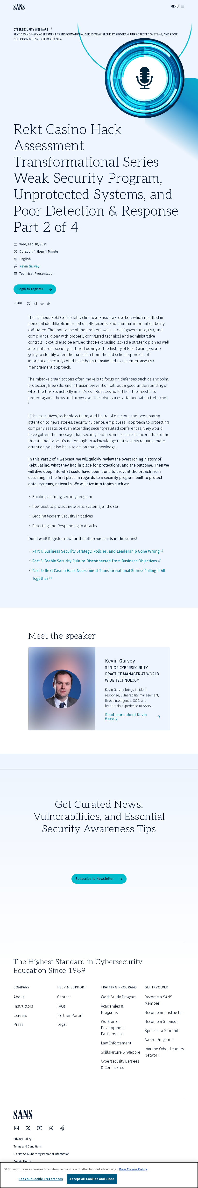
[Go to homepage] (19, 7)
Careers (20, 1015)
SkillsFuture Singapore (120, 1052)
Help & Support (71, 987)
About (19, 997)
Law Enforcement (116, 1043)
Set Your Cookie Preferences (41, 1179)
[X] (28, 1128)
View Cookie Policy (133, 1169)
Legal (62, 1024)
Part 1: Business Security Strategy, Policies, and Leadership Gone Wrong (96, 551)
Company (21, 987)
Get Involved (156, 987)
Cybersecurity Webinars (31, 29)
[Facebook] (51, 1128)
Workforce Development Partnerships (113, 1027)
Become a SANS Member (158, 1000)
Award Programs (159, 1039)
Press (18, 1024)
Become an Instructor (164, 1012)
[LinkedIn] (16, 1128)
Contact (64, 997)
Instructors (23, 1006)
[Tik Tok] (63, 1128)
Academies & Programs (112, 1009)
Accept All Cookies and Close (92, 1179)
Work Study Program (119, 997)
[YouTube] (39, 1128)
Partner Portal (69, 1015)
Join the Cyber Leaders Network (164, 1052)
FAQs (61, 1006)
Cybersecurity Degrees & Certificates (120, 1064)
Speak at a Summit (161, 1030)
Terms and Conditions (28, 1146)
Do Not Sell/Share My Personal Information (42, 1154)
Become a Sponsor (161, 1021)
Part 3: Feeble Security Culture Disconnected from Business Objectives (94, 561)
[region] (99, 1175)
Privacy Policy (22, 1139)
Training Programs (119, 987)
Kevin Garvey (29, 266)
